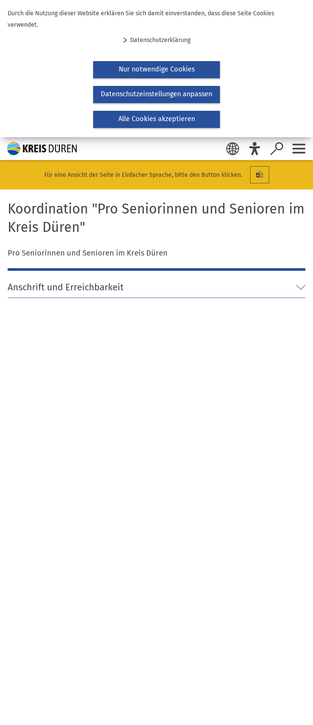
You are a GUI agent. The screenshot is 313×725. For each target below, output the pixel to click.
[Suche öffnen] (276, 148)
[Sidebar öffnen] (298, 148)
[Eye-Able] (254, 148)
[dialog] (156, 68)
